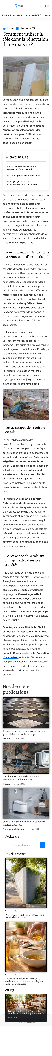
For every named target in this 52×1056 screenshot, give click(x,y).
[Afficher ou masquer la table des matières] (37, 157)
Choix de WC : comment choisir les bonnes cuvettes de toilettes (24, 823)
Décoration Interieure (14, 829)
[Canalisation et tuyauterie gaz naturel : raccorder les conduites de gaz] (26, 758)
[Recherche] (40, 6)
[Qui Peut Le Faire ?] (19, 6)
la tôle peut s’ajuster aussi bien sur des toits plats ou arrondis (25, 474)
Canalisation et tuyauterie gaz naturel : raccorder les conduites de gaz (21, 778)
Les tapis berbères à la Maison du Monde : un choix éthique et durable (26, 1012)
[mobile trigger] (5, 6)
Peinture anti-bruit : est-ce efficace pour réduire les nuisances (25, 916)
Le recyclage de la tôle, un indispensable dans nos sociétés (22, 183)
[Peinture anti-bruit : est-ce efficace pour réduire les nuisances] (26, 883)
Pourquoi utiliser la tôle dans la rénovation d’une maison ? (21, 168)
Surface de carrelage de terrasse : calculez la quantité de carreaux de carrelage (24, 733)
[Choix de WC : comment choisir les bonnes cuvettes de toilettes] (26, 803)
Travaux (7, 738)
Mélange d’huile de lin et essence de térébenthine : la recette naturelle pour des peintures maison (24, 981)
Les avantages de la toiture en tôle (23, 175)
